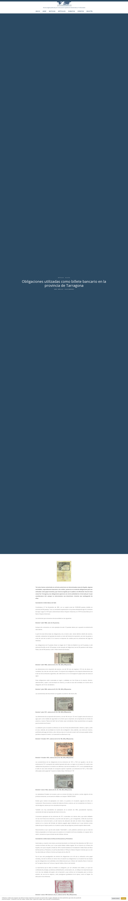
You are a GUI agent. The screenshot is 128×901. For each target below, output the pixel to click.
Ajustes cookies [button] (115, 898)
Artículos (61, 277)
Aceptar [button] (123, 898)
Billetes (67, 277)
